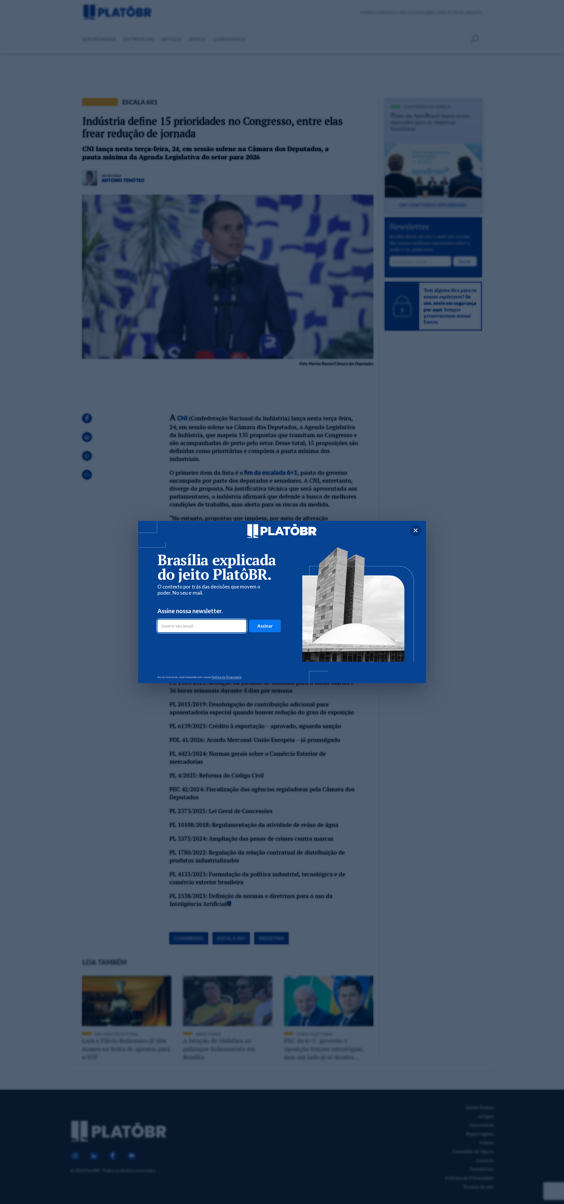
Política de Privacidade (226, 677)
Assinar (265, 625)
